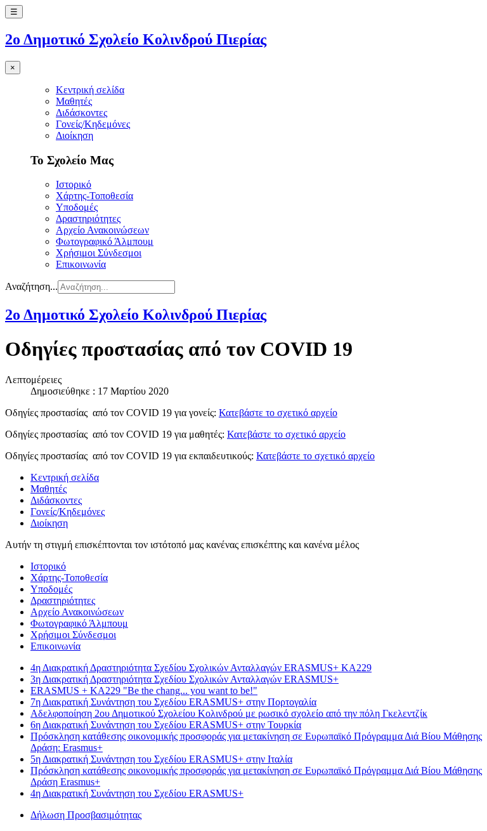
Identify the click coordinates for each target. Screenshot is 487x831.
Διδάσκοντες (81, 112)
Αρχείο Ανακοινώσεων (102, 230)
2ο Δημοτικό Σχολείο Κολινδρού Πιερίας (135, 39)
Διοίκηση (74, 135)
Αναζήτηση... (31, 286)
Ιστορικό (73, 184)
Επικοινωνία (81, 264)
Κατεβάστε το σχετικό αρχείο (278, 412)
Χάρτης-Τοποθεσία (94, 195)
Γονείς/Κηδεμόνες (93, 124)
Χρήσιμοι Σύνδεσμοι (98, 252)
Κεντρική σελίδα (90, 89)
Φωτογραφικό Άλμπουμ (104, 241)
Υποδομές (77, 207)
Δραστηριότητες (88, 218)
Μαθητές (74, 101)
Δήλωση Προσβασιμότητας (85, 814)
